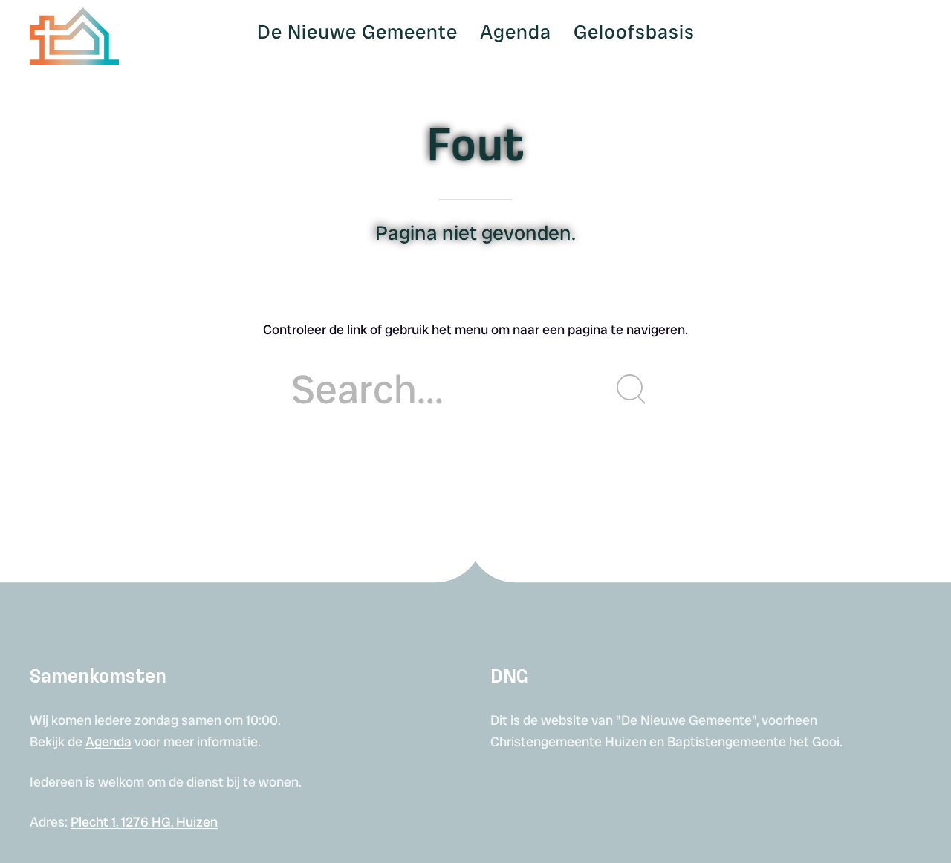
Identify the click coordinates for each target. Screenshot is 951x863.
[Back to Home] (74, 32)
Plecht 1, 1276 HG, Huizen (144, 821)
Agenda (108, 741)
